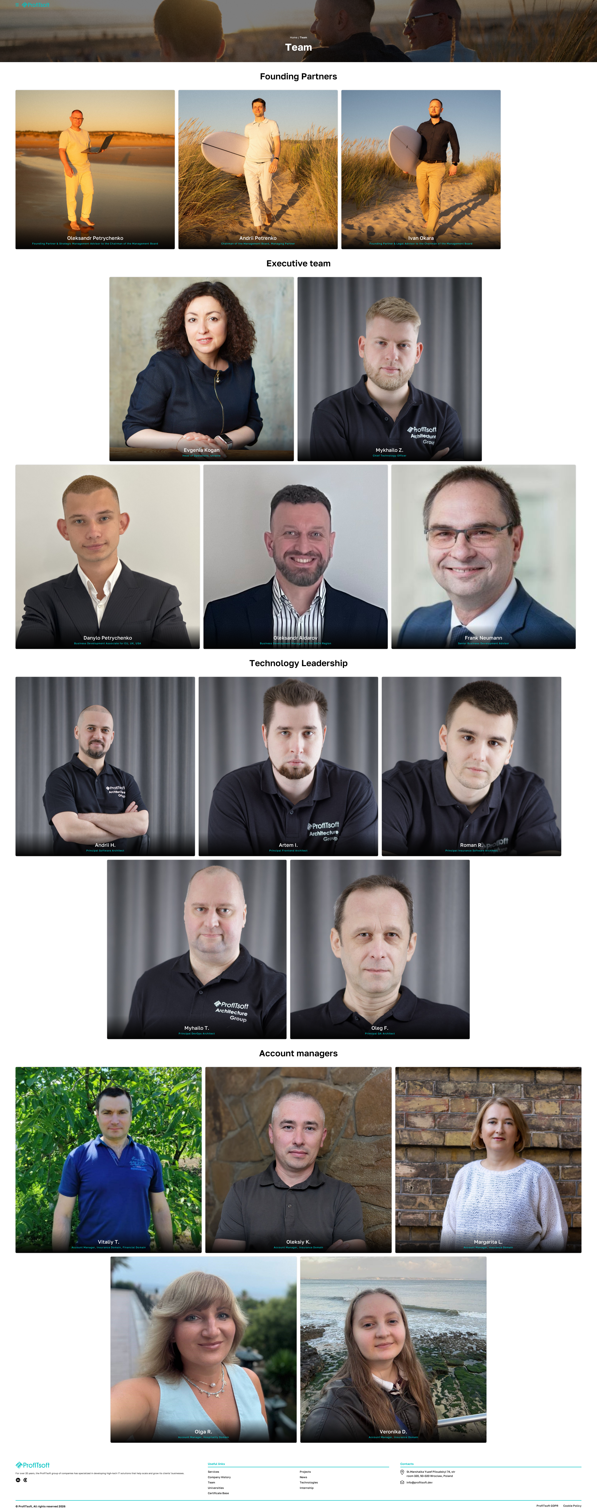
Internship (307, 1487)
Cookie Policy (572, 1505)
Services (213, 1471)
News (303, 1477)
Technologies (309, 1482)
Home (293, 37)
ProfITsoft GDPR (547, 1505)
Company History (219, 1477)
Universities (216, 1487)
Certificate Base (218, 1493)
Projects (305, 1471)
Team (211, 1482)
